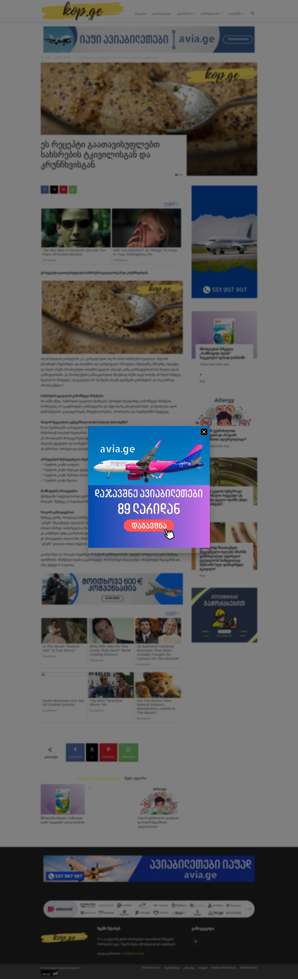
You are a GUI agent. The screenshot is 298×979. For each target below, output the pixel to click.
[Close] (204, 432)
